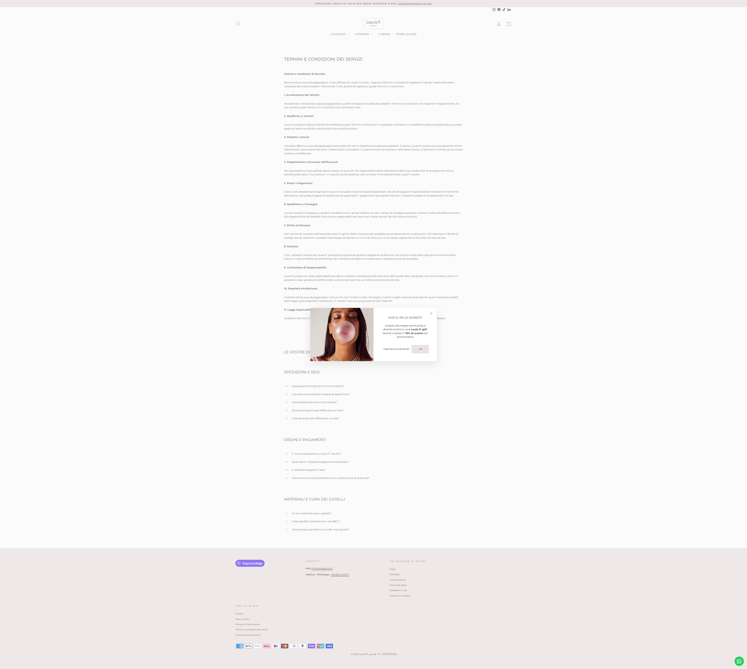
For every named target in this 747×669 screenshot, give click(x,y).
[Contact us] (739, 661)
